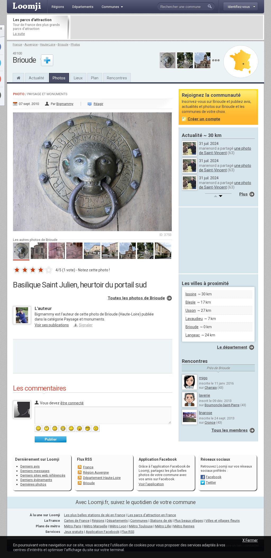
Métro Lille (163, 526)
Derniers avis (30, 466)
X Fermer (250, 540)
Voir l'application (151, 484)
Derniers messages (34, 471)
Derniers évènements (36, 480)
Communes (139, 521)
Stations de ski (161, 521)
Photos (75, 44)
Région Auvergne (96, 472)
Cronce (210, 422)
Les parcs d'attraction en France (152, 515)
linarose (205, 413)
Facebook (213, 477)
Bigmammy (64, 104)
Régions (98, 521)
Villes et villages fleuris (222, 521)
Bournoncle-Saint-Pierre (222, 405)
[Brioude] (18, 77)
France (17, 44)
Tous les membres (229, 430)
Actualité (36, 78)
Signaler (86, 325)
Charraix (211, 388)
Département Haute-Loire (102, 478)
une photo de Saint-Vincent (225, 150)
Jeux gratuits (73, 532)
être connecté (72, 403)
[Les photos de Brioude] (216, 60)
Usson (191, 310)
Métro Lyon (118, 526)
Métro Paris (72, 526)
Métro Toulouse (141, 526)
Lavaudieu (194, 319)
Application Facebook (102, 532)
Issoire (191, 294)
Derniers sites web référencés (42, 475)
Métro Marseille (95, 526)
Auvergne (31, 44)
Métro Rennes (184, 526)
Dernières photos (33, 484)
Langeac (193, 335)
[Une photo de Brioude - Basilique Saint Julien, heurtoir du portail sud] (92, 170)
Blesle (191, 302)
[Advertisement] (166, 27)
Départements (117, 521)
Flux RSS (84, 459)
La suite (19, 34)
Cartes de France (76, 521)
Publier (51, 439)
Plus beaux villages (188, 521)
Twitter (211, 482)
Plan (94, 78)
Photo (18, 94)
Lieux (78, 78)
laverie (204, 395)
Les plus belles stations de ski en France (94, 515)
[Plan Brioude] (240, 61)
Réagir (98, 104)
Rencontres (117, 78)
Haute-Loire (47, 44)
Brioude (63, 44)
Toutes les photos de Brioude (136, 298)
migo (203, 378)
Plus (243, 194)
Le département (232, 347)
